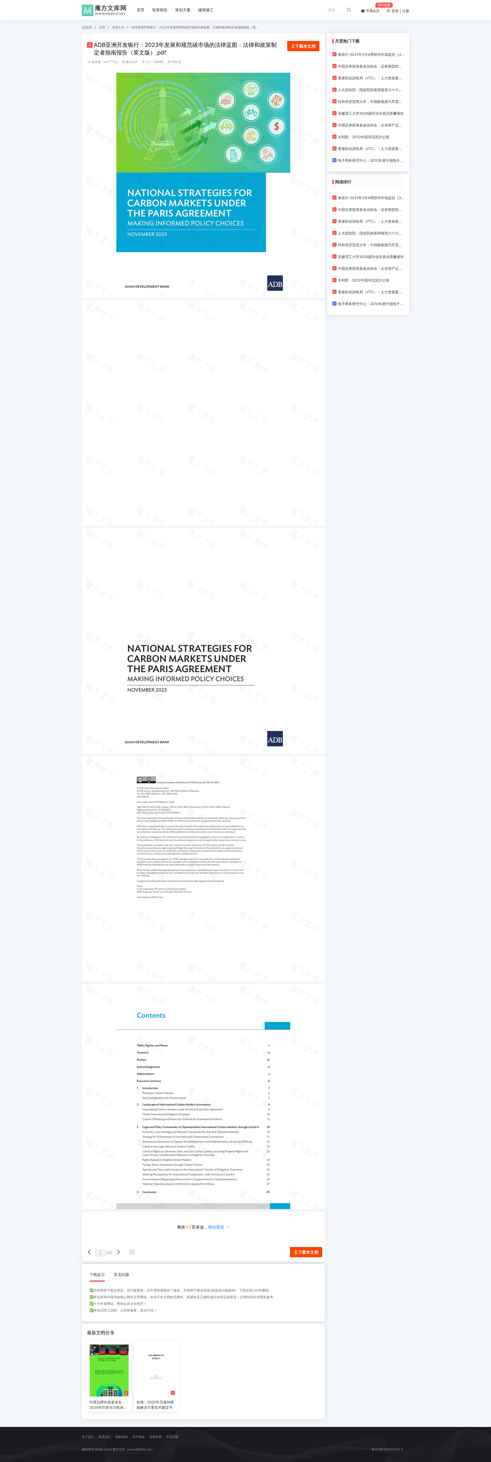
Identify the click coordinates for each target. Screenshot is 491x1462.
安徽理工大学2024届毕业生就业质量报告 (371, 113)
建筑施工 (206, 9)
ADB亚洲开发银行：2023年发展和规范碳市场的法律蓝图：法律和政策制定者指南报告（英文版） (195, 27)
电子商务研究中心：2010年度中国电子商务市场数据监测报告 (371, 160)
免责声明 (155, 1437)
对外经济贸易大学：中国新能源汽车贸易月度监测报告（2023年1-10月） (371, 101)
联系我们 (105, 1437)
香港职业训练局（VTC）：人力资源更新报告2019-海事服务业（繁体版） (371, 78)
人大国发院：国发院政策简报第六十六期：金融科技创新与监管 (371, 90)
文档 (102, 27)
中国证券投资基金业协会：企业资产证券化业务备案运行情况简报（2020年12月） (371, 125)
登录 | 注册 (399, 11)
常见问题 (121, 1274)
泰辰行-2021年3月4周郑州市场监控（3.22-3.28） (371, 54)
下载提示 (97, 1274)
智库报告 (160, 9)
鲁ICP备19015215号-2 (387, 1449)
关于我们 (88, 1437)
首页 (140, 9)
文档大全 (118, 27)
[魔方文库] (105, 10)
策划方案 (183, 9)
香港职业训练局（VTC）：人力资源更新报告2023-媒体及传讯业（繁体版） (371, 148)
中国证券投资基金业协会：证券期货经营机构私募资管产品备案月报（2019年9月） (371, 66)
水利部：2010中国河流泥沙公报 (363, 137)
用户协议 (138, 1437)
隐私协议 (122, 1437)
